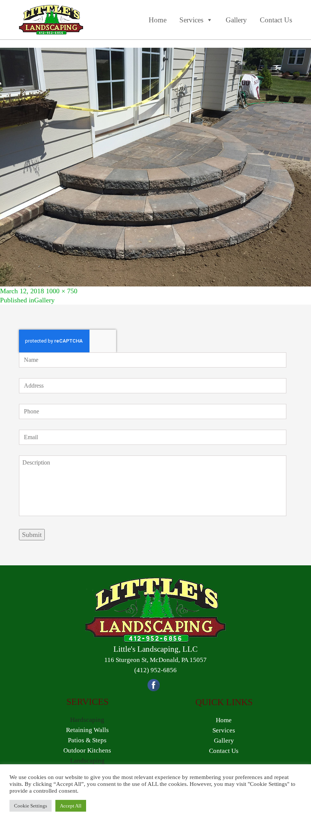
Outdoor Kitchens (87, 750)
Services (191, 20)
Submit (32, 534)
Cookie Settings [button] (30, 806)
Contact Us (276, 20)
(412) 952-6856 (155, 670)
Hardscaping (87, 719)
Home (157, 20)
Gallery (236, 20)
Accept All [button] (71, 806)
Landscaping (87, 760)
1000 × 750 (61, 291)
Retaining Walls (87, 730)
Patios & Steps (87, 740)
